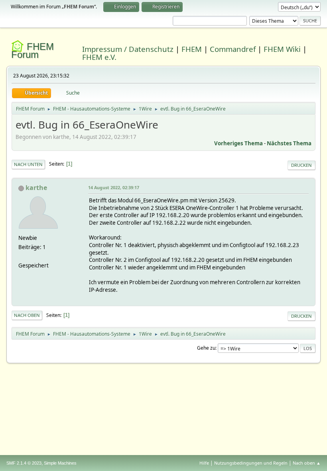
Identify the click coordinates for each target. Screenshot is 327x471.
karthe (36, 187)
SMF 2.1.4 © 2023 (23, 463)
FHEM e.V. (99, 57)
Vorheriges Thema (238, 143)
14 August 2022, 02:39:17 (113, 187)
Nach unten (28, 164)
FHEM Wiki (282, 49)
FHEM (191, 49)
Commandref (233, 49)
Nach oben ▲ (307, 463)
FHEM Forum (32, 50)
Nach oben (27, 315)
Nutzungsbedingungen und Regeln (251, 463)
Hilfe (204, 463)
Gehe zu (206, 347)
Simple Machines (60, 463)
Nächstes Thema (289, 143)
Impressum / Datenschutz (127, 49)
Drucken (301, 165)
